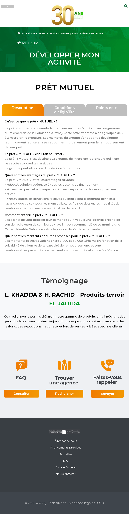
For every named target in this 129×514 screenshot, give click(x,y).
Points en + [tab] (106, 108)
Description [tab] (22, 108)
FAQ (65, 460)
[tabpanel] (64, 187)
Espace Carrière (66, 467)
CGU (100, 503)
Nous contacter (66, 473)
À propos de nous (66, 441)
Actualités (65, 454)
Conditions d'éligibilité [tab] (64, 110)
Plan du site (57, 503)
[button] (21, 394)
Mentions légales (82, 503)
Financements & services (65, 447)
